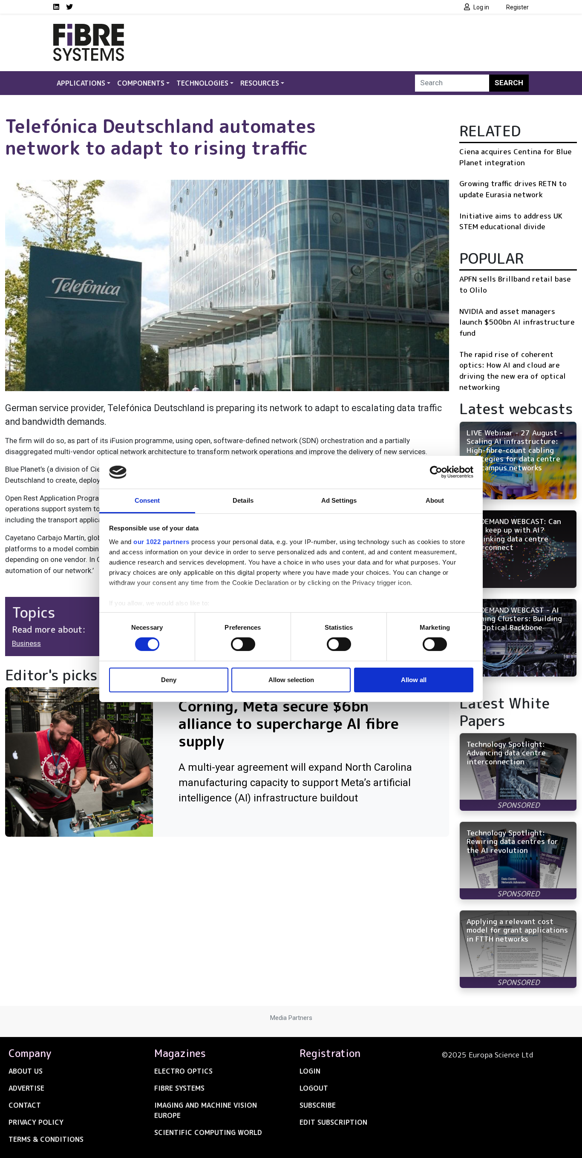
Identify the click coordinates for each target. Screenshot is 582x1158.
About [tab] (435, 500)
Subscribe (318, 1105)
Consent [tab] (147, 500)
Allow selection (291, 679)
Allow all (413, 679)
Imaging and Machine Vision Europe (205, 1110)
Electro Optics (183, 1071)
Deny (168, 679)
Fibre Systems (179, 1088)
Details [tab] (243, 500)
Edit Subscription (333, 1122)
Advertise (26, 1088)
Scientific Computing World (208, 1132)
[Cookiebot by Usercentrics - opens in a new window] (436, 472)
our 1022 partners (161, 541)
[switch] (243, 644)
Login (310, 1071)
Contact (25, 1105)
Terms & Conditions (46, 1139)
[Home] (88, 29)
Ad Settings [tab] (339, 500)
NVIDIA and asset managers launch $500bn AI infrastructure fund (517, 322)
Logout (314, 1088)
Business (26, 643)
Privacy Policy (36, 1122)
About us (26, 1071)
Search (509, 82)
